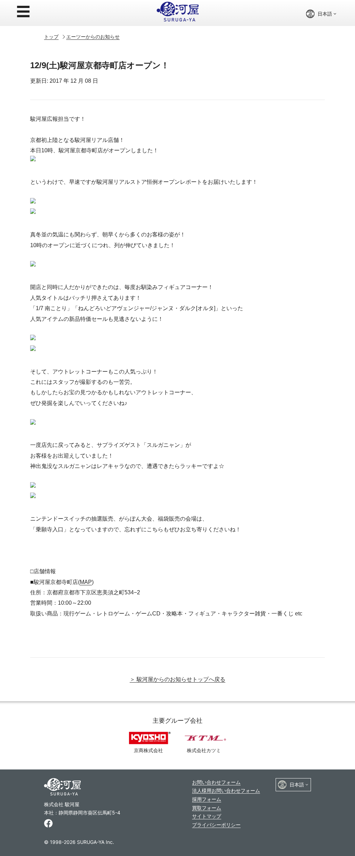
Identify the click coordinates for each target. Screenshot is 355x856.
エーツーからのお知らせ (93, 36)
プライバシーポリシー (216, 825)
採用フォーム (206, 799)
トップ (51, 36)
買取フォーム (206, 808)
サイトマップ (206, 816)
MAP (86, 582)
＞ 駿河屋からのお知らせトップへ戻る (177, 679)
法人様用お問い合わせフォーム (226, 790)
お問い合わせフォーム (216, 782)
